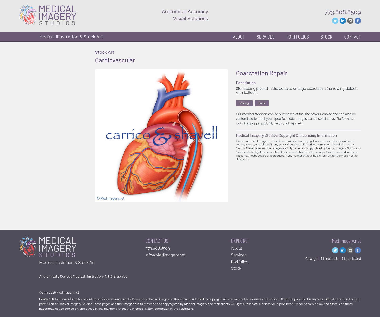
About (239, 36)
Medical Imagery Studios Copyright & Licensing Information (286, 135)
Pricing (244, 103)
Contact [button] (352, 36)
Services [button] (265, 36)
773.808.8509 (343, 12)
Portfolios (239, 261)
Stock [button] (326, 36)
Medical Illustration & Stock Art (71, 36)
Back (262, 103)
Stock (236, 268)
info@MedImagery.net (165, 255)
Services (239, 255)
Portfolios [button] (297, 36)
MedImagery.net (346, 240)
